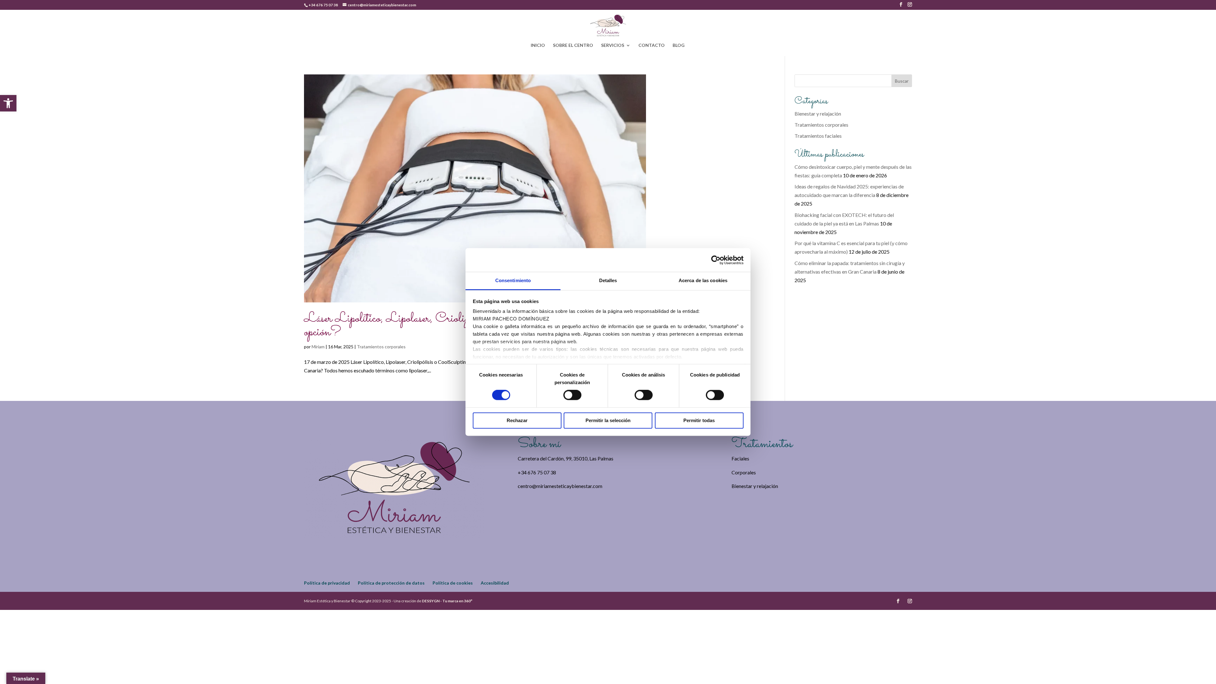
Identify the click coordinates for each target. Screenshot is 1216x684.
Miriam (318, 346)
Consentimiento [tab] (513, 280)
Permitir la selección (608, 420)
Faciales (740, 458)
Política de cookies (453, 583)
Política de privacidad (327, 583)
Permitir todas (699, 420)
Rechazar (517, 420)
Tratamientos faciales (818, 136)
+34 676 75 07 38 (323, 5)
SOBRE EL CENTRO (573, 45)
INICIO (538, 45)
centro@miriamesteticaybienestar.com (560, 486)
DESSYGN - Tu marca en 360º (447, 600)
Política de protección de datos (391, 583)
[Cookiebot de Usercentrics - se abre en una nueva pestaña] (716, 260)
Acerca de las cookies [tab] (703, 280)
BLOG (679, 45)
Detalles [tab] (608, 280)
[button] (8, 103)
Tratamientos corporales (381, 346)
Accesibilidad (495, 583)
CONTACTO (651, 45)
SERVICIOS (612, 45)
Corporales (744, 472)
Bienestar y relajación (818, 114)
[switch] (572, 395)
